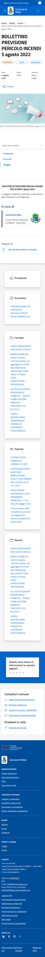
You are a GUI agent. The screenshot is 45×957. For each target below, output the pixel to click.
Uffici (4, 781)
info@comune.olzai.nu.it (17, 884)
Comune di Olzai (13, 215)
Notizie (5, 824)
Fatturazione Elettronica (12, 947)
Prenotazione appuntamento (14, 899)
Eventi (4, 850)
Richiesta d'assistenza (11, 907)
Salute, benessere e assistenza (15, 810)
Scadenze (6, 832)
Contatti (18, 950)
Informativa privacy (10, 915)
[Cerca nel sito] (38, 11)
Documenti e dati (9, 785)
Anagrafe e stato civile (11, 802)
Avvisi (20, 23)
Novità (12, 23)
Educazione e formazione (12, 806)
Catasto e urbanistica (11, 798)
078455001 (15, 878)
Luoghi (4, 846)
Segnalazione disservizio (12, 903)
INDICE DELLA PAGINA (10, 145)
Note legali (6, 919)
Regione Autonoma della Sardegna (16, 3)
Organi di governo (9, 773)
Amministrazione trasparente (14, 911)
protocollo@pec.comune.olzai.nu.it (16, 890)
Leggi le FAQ (7, 895)
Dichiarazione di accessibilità (14, 923)
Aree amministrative (10, 777)
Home (4, 23)
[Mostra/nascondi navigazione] (5, 10)
